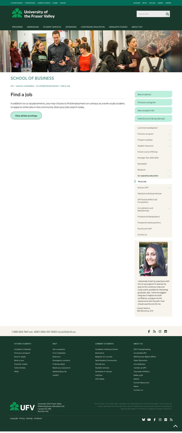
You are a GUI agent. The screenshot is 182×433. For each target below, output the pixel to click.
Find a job (65, 86)
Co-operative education (47, 86)
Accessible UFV (140, 352)
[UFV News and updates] (171, 419)
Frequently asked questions (149, 222)
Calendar (136, 3)
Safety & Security (60, 371)
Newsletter (142, 163)
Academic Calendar (22, 349)
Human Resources (141, 382)
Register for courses (103, 356)
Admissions (33, 26)
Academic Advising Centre (106, 349)
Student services (102, 367)
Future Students (17, 3)
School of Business (25, 86)
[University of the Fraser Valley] (33, 13)
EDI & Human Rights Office (145, 356)
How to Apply (20, 356)
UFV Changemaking (142, 349)
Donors (63, 3)
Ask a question (59, 349)
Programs (17, 26)
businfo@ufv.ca (67, 331)
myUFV (144, 3)
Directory (56, 356)
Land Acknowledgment (148, 127)
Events (136, 378)
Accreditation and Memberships (145, 209)
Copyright (14, 418)
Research (141, 169)
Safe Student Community (106, 360)
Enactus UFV (143, 187)
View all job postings (26, 115)
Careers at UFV (140, 367)
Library (160, 3)
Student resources (145, 145)
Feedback (38, 418)
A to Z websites (59, 352)
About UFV (137, 26)
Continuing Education (93, 26)
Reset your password (61, 367)
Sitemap (29, 418)
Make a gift (138, 375)
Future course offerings (148, 151)
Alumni (55, 3)
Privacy (22, 418)
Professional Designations (149, 216)
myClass (152, 3)
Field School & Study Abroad (149, 193)
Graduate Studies (118, 26)
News (136, 386)
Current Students (44, 3)
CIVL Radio (99, 378)
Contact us (142, 234)
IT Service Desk (59, 363)
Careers (168, 3)
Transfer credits (20, 363)
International (30, 3)
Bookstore (99, 352)
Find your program (146, 133)
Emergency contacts (61, 360)
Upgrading (71, 26)
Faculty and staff (145, 228)
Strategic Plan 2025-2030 (148, 157)
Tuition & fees (19, 367)
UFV (12, 86)
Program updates (145, 139)
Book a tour (19, 360)
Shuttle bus (100, 363)
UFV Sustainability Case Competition (147, 200)
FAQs (16, 371)
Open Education (140, 360)
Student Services (52, 26)
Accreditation (139, 363)
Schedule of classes (103, 371)
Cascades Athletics (142, 371)
